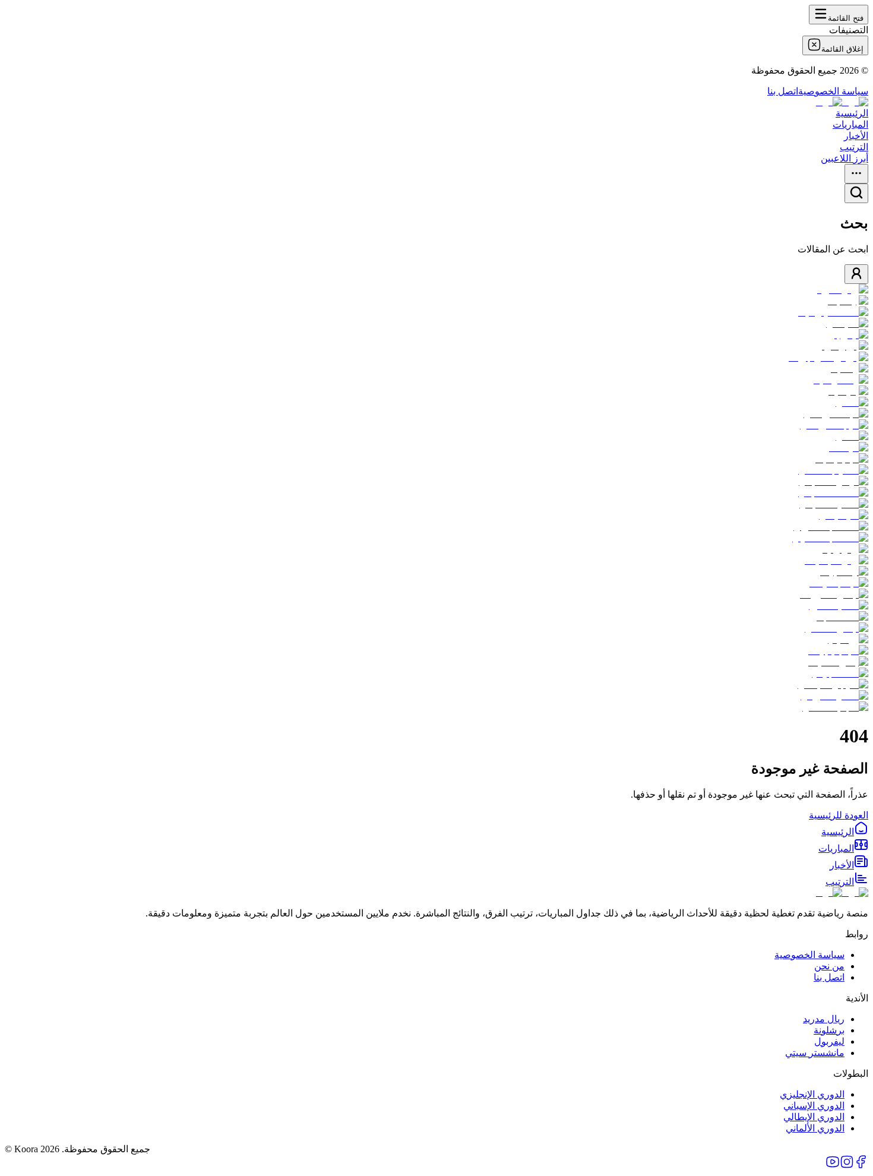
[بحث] (856, 193)
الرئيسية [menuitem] (852, 113)
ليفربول (829, 1041)
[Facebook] (861, 1166)
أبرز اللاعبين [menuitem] (844, 158)
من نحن (829, 966)
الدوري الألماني (815, 1128)
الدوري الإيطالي (813, 1117)
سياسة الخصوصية (833, 91)
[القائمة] (856, 174)
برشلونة (829, 1030)
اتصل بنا (782, 91)
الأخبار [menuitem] (856, 136)
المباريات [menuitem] (850, 124)
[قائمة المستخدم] (856, 274)
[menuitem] (844, 832)
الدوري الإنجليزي (812, 1094)
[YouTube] (832, 1166)
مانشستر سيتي (814, 1053)
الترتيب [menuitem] (854, 147)
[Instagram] (847, 1166)
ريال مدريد (823, 1019)
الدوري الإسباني (813, 1106)
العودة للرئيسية (838, 815)
